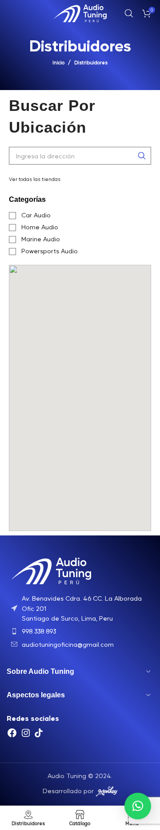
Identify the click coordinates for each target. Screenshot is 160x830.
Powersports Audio (49, 251)
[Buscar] (129, 13)
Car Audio (36, 215)
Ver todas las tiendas (34, 178)
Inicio (58, 62)
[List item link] (80, 608)
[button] (137, 806)
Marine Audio (40, 239)
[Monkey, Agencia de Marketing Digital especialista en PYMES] (107, 790)
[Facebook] (12, 736)
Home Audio (39, 227)
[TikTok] (38, 736)
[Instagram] (25, 736)
